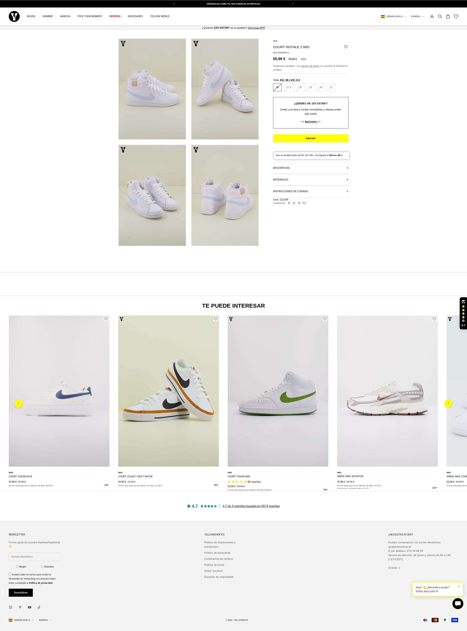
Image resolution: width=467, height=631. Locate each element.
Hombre (49, 566)
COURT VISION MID (239, 476)
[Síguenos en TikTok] (39, 607)
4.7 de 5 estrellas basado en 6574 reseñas (251, 506)
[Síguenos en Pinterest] (20, 607)
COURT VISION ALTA (20, 476)
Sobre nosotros (213, 570)
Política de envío (214, 564)
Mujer (22, 566)
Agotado (311, 138)
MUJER (31, 16)
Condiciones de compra (218, 558)
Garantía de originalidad (219, 576)
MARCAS (65, 16)
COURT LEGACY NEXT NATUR (135, 476)
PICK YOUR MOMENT (90, 16)
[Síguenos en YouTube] (29, 607)
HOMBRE (48, 16)
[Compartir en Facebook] (288, 203)
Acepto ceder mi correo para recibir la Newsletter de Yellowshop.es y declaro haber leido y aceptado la (32, 578)
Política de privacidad (41, 583)
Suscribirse (21, 592)
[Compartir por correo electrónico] (304, 203)
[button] (463, 313)
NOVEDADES (135, 16)
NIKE (275, 41)
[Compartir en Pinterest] (299, 203)
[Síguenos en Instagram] (10, 607)
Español (416, 16)
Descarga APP (256, 27)
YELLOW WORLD (159, 16)
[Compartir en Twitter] (294, 203)
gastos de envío (310, 65)
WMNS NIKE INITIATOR (350, 476)
